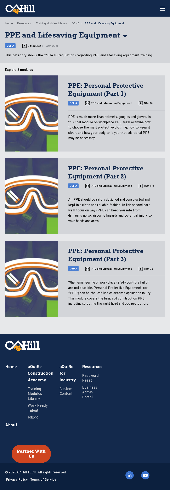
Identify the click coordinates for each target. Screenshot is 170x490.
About (11, 425)
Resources (24, 23)
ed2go (33, 417)
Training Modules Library (51, 23)
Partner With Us (31, 453)
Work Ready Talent (38, 408)
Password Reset (90, 378)
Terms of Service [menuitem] (43, 480)
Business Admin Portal (89, 392)
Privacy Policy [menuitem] (17, 480)
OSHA (76, 23)
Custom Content (66, 391)
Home (9, 23)
